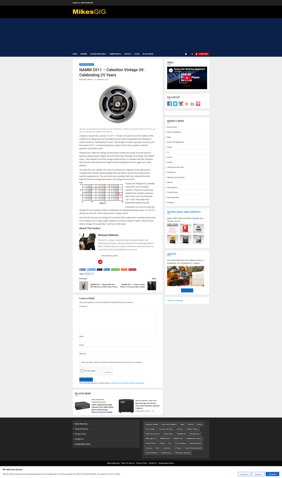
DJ (168, 152)
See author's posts (109, 255)
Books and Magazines (175, 142)
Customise (244, 474)
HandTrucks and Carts (175, 167)
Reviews (84, 54)
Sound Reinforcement (99, 402)
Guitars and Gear (97, 54)
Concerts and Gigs (166, 429)
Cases (169, 147)
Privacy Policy (80, 434)
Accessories (172, 127)
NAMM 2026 (178, 439)
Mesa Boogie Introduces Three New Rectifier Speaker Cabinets (147, 405)
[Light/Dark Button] (187, 54)
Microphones (172, 187)
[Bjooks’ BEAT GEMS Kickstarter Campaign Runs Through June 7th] (185, 234)
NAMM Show (115, 54)
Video (75, 54)
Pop (169, 443)
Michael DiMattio (87, 79)
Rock (158, 448)
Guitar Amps (153, 400)
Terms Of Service (81, 429)
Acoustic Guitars (152, 424)
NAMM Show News (194, 439)
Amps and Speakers (86, 64)
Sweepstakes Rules (82, 444)
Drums (169, 157)
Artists (127, 54)
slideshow (167, 448)
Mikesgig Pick (151, 439)
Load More (187, 290)
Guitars (170, 162)
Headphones (181, 434)
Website (82, 354)
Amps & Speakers (174, 132)
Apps (169, 137)
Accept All (272, 474)
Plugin (162, 443)
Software (170, 202)
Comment (83, 306)
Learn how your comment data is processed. (127, 383)
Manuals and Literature (176, 177)
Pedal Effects (172, 192)
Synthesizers (166, 453)
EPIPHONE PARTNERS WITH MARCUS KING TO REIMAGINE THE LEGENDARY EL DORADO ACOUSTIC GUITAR (185, 262)
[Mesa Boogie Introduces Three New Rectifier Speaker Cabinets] (126, 405)
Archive (191, 424)
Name (81, 336)
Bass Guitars (150, 429)
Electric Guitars (192, 429)
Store (136, 54)
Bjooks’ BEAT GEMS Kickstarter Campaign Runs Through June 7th (185, 219)
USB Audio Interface (182, 453)
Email (81, 345)
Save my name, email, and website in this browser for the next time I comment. (112, 362)
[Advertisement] (141, 34)
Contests (179, 429)
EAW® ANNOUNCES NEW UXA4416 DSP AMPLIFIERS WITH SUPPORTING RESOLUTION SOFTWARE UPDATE (102, 410)
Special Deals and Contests (184, 212)
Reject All (258, 474)
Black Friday (148, 54)
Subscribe (203, 54)
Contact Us (79, 439)
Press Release (180, 443)
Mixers (170, 182)
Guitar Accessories (153, 434)
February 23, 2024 (143, 411)
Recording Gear (173, 197)
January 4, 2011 (102, 79)
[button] (192, 54)
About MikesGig (81, 424)
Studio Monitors (152, 453)
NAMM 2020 (165, 439)
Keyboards (171, 172)
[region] (141, 472)
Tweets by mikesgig (175, 300)
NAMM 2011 (89, 274)
